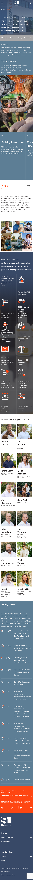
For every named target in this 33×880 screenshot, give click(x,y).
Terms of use (7, 802)
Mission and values (8, 38)
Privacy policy (27, 801)
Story (20, 38)
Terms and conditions (8, 875)
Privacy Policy (5, 871)
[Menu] (2, 3)
